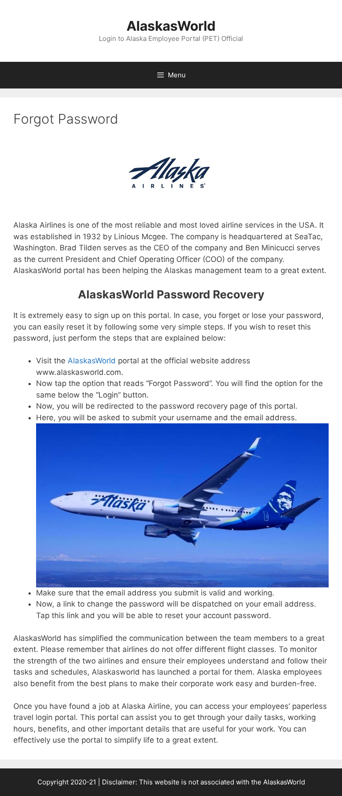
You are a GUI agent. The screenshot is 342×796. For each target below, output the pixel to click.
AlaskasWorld (171, 26)
